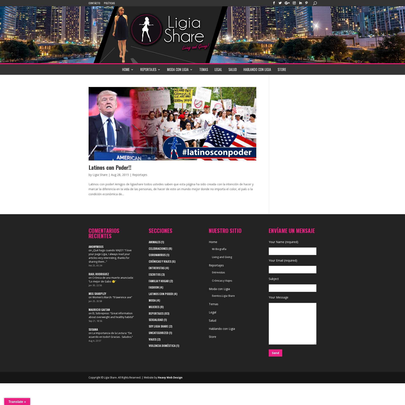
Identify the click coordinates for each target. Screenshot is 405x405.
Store (282, 69)
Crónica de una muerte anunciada (112, 277)
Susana (93, 329)
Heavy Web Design (170, 377)
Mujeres (154, 307)
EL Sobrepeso (100, 313)
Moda (152, 300)
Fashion (154, 287)
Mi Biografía (219, 249)
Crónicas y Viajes (160, 261)
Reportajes (148, 69)
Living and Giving (222, 257)
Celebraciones (158, 248)
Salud (232, 69)
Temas (203, 69)
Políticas (109, 3)
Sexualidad (156, 319)
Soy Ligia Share (158, 326)
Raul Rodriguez (99, 274)
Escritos (155, 274)
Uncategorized (158, 332)
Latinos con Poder (161, 293)
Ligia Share (100, 175)
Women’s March (101, 297)
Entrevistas (157, 268)
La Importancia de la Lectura (109, 333)
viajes (152, 339)
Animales (154, 242)
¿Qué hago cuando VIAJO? (107, 250)
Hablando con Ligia (257, 69)
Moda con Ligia (178, 69)
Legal (218, 69)
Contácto (94, 3)
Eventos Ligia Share (223, 296)
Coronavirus (157, 255)
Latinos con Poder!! (110, 167)
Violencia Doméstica (162, 345)
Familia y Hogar (159, 281)
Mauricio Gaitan (99, 309)
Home (126, 69)
